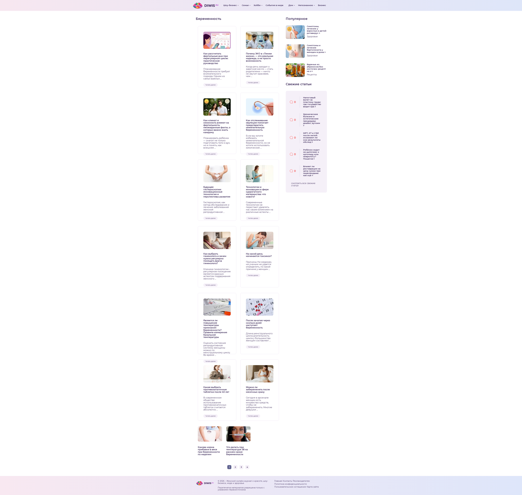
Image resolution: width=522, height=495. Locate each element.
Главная (278, 481)
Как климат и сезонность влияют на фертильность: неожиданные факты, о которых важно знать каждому (216, 126)
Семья (245, 5)
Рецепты (312, 74)
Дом (290, 5)
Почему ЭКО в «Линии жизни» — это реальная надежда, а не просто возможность (259, 57)
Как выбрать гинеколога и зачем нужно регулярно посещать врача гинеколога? (214, 259)
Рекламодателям (301, 481)
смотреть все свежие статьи (303, 184)
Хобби (257, 5)
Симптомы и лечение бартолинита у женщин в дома (315, 48)
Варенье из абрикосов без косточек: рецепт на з (316, 67)
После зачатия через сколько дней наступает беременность (258, 324)
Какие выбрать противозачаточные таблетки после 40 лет (216, 389)
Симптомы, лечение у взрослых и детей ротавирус (316, 29)
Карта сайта (313, 487)
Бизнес (322, 5)
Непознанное (305, 5)
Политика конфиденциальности (290, 484)
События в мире (274, 5)
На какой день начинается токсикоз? (259, 255)
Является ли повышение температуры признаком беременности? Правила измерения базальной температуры (215, 328)
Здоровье (312, 36)
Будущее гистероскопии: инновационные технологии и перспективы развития (216, 192)
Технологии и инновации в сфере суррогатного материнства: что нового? (257, 192)
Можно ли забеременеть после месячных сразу (258, 389)
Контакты (287, 481)
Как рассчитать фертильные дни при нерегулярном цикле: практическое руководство (215, 58)
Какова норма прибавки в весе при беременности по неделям (209, 451)
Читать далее (210, 85)
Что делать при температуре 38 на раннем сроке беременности (237, 451)
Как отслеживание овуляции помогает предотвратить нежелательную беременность (257, 125)
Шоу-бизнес (230, 5)
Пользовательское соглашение (290, 487)
